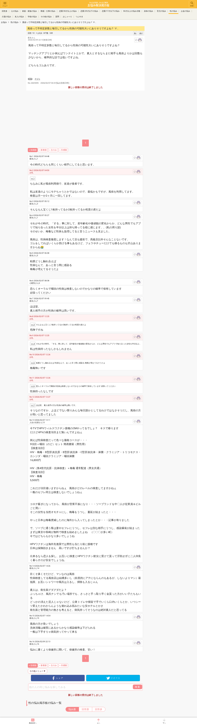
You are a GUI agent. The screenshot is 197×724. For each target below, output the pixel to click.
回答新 (85, 709)
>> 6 (33, 386)
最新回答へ (33, 723)
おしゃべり (67, 17)
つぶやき (79, 17)
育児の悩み (161, 11)
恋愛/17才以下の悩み (111, 11)
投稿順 (33, 150)
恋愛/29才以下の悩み (89, 11)
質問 (57, 17)
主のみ (54, 150)
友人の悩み (19, 17)
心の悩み (14, 11)
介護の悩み (6, 17)
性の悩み (173, 11)
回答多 (4, 11)
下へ (164, 723)
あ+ (141, 33)
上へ (98, 723)
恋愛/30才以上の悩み (68, 11)
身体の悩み (148, 11)
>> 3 (33, 325)
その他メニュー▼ (38, 671)
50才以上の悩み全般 (131, 11)
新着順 (44, 150)
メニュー (4, 6)
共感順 (64, 150)
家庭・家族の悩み (29, 11)
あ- (135, 33)
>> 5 (33, 363)
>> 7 (33, 405)
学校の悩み (32, 17)
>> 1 (33, 178)
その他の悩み (46, 17)
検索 (192, 6)
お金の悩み (185, 11)
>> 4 (33, 344)
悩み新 (72, 709)
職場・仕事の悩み (48, 11)
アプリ (37, 79)
